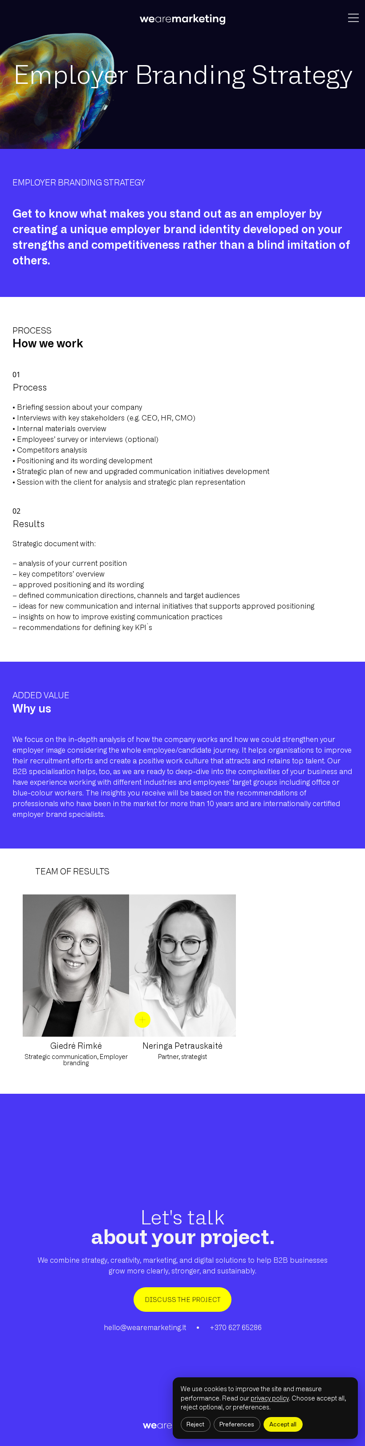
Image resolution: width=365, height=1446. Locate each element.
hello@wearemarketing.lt (145, 1327)
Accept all (282, 1424)
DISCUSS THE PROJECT (182, 1299)
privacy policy (270, 1398)
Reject (195, 1424)
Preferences (236, 1424)
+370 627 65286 (236, 1327)
